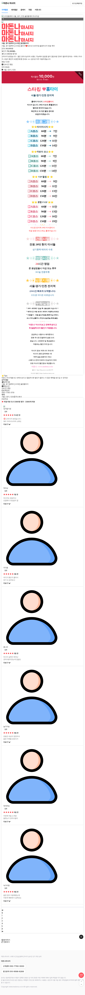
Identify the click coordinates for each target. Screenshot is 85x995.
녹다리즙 (6, 885)
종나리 (5, 647)
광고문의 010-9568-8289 (13, 971)
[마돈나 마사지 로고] (8, 3)
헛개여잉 (6, 806)
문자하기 (6, 940)
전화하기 (6, 942)
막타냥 (5, 488)
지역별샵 (5, 10)
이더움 (5, 568)
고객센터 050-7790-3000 (13, 966)
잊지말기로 (7, 409)
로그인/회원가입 (77, 3)
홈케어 (23, 10)
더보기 (6, 424)
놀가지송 (6, 727)
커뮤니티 (38, 10)
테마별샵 (14, 10)
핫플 (30, 10)
